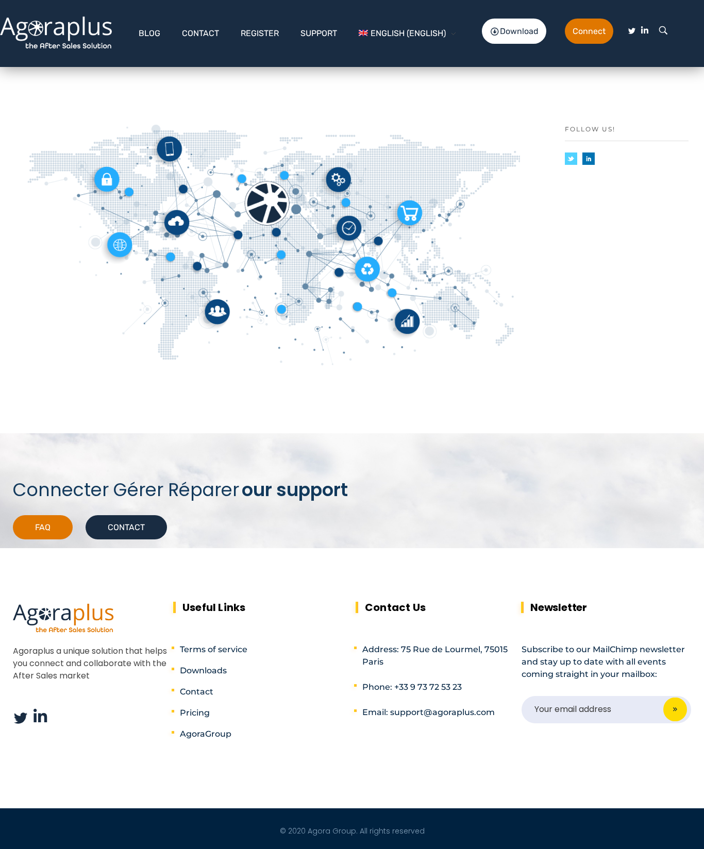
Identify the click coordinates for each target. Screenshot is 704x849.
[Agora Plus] (56, 31)
